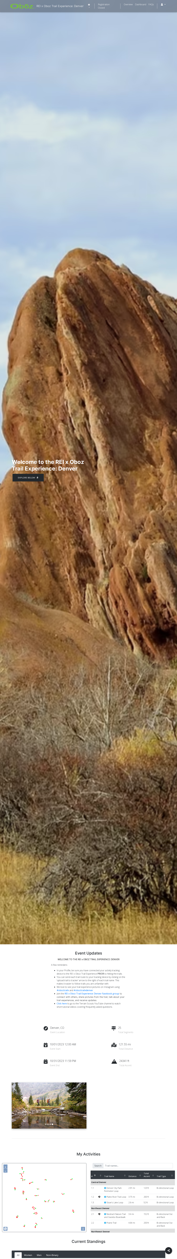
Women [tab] (28, 1255)
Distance (132, 1176)
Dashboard (140, 4)
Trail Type (161, 1176)
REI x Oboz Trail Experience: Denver (60, 6)
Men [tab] (39, 1255)
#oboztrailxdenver (83, 990)
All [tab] (18, 1255)
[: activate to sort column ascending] (100, 1175)
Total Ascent (147, 1175)
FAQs (151, 4)
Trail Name (109, 1176)
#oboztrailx (63, 990)
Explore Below (27, 477)
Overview (128, 4)
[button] (163, 4)
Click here (62, 1003)
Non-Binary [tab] (52, 1255)
